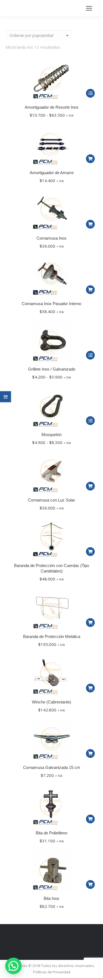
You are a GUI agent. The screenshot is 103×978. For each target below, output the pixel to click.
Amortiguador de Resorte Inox (52, 107)
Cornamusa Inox (51, 238)
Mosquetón (51, 434)
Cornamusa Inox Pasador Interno (51, 303)
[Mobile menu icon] (89, 8)
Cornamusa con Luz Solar (51, 500)
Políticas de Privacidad (51, 971)
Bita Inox (51, 898)
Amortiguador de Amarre (52, 172)
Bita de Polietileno (51, 833)
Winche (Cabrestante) (51, 702)
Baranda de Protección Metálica (51, 636)
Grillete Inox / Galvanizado (51, 369)
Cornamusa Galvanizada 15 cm (51, 767)
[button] (90, 158)
